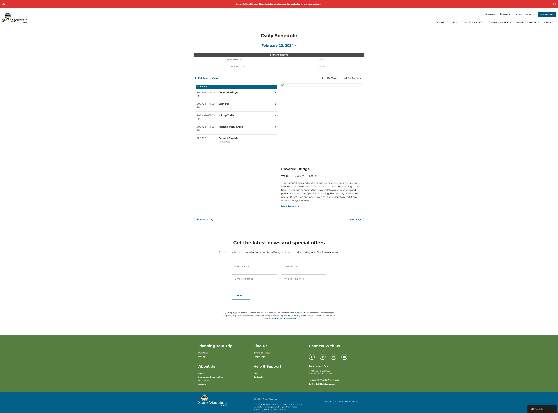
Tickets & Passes (472, 22)
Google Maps (259, 357)
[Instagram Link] (333, 357)
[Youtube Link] (344, 357)
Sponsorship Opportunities (210, 377)
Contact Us (258, 377)
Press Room (203, 381)
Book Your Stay (525, 14)
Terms (276, 318)
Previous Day (205, 219)
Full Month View (207, 78)
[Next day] (329, 45)
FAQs (256, 373)
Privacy (355, 401)
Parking (201, 357)
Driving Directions (262, 353)
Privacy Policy (289, 318)
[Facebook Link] (312, 357)
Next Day (355, 219)
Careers (201, 373)
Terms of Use (344, 401)
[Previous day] (226, 45)
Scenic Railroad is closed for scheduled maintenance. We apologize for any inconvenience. (279, 4)
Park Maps (203, 353)
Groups (548, 22)
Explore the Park (446, 22)
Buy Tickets (547, 14)
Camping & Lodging (527, 22)
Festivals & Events (499, 22)
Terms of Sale (330, 401)
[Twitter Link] (323, 357)
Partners (202, 384)
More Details (289, 206)
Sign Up (241, 295)
